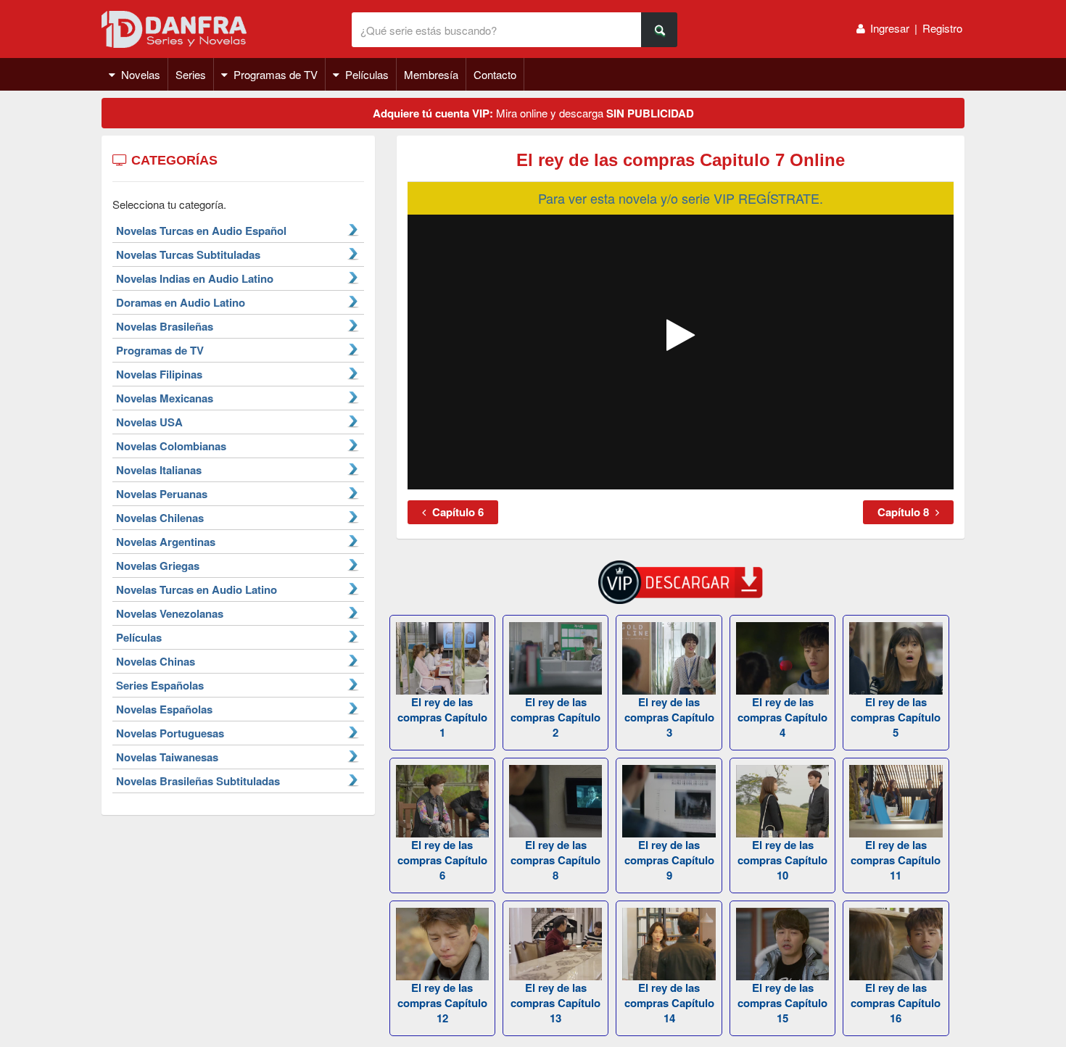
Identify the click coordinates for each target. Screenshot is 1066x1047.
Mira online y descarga (533, 113)
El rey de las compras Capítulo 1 (442, 717)
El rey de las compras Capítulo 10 (782, 860)
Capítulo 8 (904, 512)
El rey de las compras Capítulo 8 (555, 860)
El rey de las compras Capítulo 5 (896, 717)
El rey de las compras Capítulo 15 (782, 1003)
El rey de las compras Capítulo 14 (669, 1003)
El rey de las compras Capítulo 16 (896, 1003)
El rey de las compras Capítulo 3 (669, 717)
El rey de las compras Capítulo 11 (896, 860)
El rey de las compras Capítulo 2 (555, 717)
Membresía (431, 74)
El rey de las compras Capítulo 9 (669, 860)
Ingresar (889, 28)
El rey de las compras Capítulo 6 (442, 860)
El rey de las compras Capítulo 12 (442, 1003)
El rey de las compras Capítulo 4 (782, 717)
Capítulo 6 (456, 512)
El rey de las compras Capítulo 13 (555, 1003)
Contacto (495, 74)
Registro (942, 28)
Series (190, 74)
